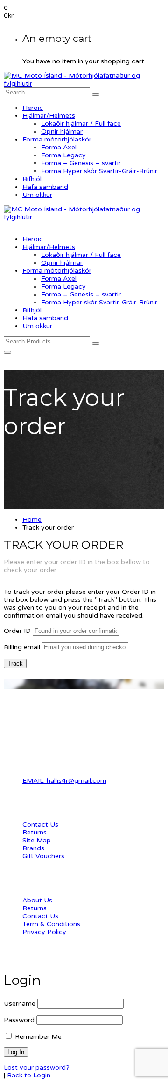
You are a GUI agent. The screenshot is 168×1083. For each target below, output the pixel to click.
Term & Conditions (51, 924)
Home (32, 520)
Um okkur (37, 195)
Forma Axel (59, 147)
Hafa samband (45, 187)
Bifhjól (32, 179)
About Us (37, 900)
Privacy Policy (44, 932)
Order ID (17, 631)
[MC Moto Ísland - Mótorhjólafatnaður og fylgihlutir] (84, 83)
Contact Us (40, 824)
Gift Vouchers (43, 856)
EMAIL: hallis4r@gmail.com (64, 781)
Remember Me (37, 1037)
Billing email (22, 647)
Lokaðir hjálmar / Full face (81, 124)
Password (19, 1020)
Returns (34, 832)
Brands (33, 848)
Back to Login (28, 1075)
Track (15, 663)
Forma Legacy (63, 155)
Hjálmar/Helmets (48, 116)
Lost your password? (37, 1067)
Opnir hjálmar (62, 131)
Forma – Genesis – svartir (81, 163)
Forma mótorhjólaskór (56, 139)
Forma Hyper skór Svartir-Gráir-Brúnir (99, 171)
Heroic (32, 108)
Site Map (36, 840)
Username (19, 1004)
